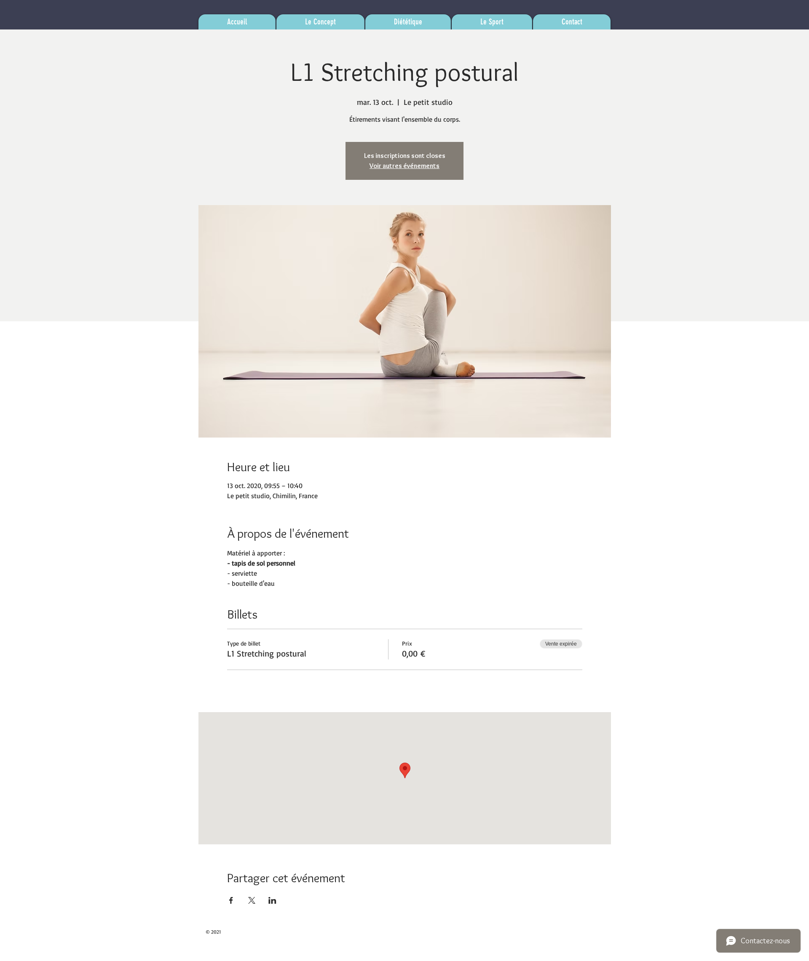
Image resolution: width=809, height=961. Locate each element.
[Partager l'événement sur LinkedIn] (272, 900)
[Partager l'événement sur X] (252, 900)
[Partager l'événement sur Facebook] (231, 900)
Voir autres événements (404, 166)
